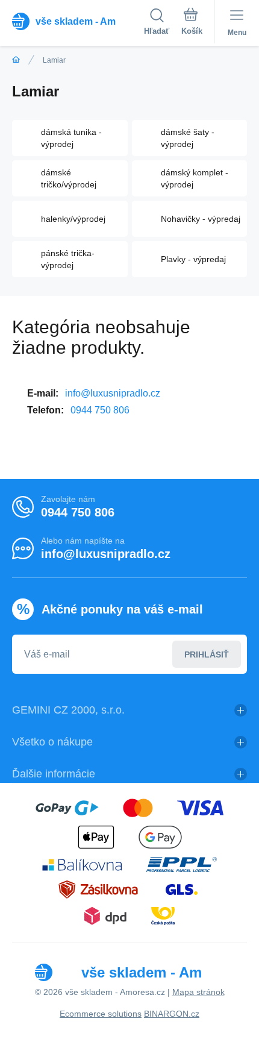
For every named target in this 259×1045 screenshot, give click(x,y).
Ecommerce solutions (101, 1013)
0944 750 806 (100, 410)
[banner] (78, 21)
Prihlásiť (206, 654)
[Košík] (191, 23)
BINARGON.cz (171, 1013)
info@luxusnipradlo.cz (112, 393)
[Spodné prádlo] (16, 60)
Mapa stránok (198, 992)
